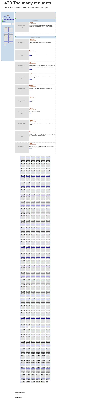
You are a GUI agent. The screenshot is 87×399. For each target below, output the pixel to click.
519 (26, 258)
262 (44, 206)
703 (36, 293)
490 (44, 251)
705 (41, 293)
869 (31, 327)
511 (36, 255)
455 (47, 244)
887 (47, 329)
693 (41, 291)
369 (41, 227)
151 (36, 184)
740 (39, 300)
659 (47, 284)
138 (34, 182)
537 (41, 260)
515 (47, 255)
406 (44, 234)
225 (41, 199)
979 (36, 348)
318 (34, 218)
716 (39, 296)
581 (31, 270)
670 (44, 286)
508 (29, 255)
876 (49, 327)
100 (29, 175)
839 (47, 319)
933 (41, 339)
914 (24, 336)
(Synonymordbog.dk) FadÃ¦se (21, 89)
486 (34, 251)
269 (31, 208)
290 (24, 213)
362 (24, 227)
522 (34, 258)
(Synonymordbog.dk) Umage (21, 26)
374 (24, 229)
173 (31, 189)
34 (44, 161)
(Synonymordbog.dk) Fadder (21, 124)
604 (29, 274)
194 (24, 194)
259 (36, 206)
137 (31, 182)
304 (29, 215)
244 (29, 203)
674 (24, 289)
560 (39, 265)
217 (21, 199)
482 (24, 251)
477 (41, 248)
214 (44, 196)
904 (29, 334)
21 (41, 158)
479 (47, 248)
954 (34, 343)
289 (21, 213)
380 (39, 229)
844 (29, 322)
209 (31, 196)
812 (39, 315)
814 (44, 315)
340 (29, 222)
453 (41, 244)
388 (29, 232)
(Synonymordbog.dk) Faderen (21, 112)
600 (49, 272)
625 (21, 279)
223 (36, 199)
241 (21, 203)
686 (24, 291)
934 (44, 339)
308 (39, 215)
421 (21, 239)
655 (36, 284)
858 (34, 324)
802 (44, 312)
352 (29, 225)
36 (49, 161)
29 (31, 161)
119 (46, 177)
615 (26, 277)
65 (31, 168)
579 (26, 270)
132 (49, 180)
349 (21, 225)
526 (44, 258)
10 (44, 156)
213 (41, 196)
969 (41, 346)
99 (26, 175)
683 (47, 289)
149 (31, 184)
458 (24, 246)
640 (29, 281)
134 (24, 182)
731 (47, 298)
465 (41, 246)
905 (31, 334)
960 (49, 343)
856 (29, 324)
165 (41, 187)
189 (41, 192)
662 (24, 286)
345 (41, 222)
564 (49, 265)
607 (36, 274)
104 (39, 175)
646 (44, 281)
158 (24, 187)
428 (39, 239)
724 (29, 298)
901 (21, 334)
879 (26, 329)
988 (29, 350)
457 (21, 246)
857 (31, 324)
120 (49, 177)
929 (31, 339)
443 (47, 241)
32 (39, 161)
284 (39, 210)
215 (47, 196)
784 (29, 310)
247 (36, 203)
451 (36, 244)
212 (39, 196)
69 (41, 168)
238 (44, 201)
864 (49, 324)
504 (49, 253)
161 (31, 187)
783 (26, 310)
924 (49, 336)
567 (26, 267)
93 (41, 173)
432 (49, 239)
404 (39, 234)
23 (46, 158)
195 (26, 194)
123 (26, 180)
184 (29, 192)
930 (34, 339)
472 (29, 248)
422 (24, 239)
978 (34, 348)
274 (44, 208)
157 (21, 187)
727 (36, 298)
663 (26, 286)
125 (31, 180)
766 (44, 305)
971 (47, 346)
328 (29, 220)
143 (47, 182)
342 (34, 222)
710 (24, 296)
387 (26, 232)
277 (21, 210)
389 (31, 232)
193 (21, 194)
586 (44, 270)
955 (36, 343)
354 (34, 225)
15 (26, 158)
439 (36, 241)
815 (47, 315)
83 (46, 170)
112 (29, 177)
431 (47, 239)
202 (44, 194)
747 (26, 303)
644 (39, 281)
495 (26, 253)
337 (21, 222)
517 (21, 258)
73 (21, 170)
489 (41, 251)
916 (29, 336)
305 (31, 215)
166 (44, 187)
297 (41, 213)
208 (29, 196)
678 (34, 289)
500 (39, 253)
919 (36, 336)
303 (26, 215)
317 (31, 218)
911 (46, 334)
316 (29, 218)
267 (26, 208)
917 (31, 336)
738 (34, 300)
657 (41, 284)
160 (29, 187)
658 (44, 284)
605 (31, 274)
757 (21, 305)
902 (24, 334)
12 (49, 156)
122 (24, 180)
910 (44, 334)
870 (34, 327)
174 (34, 189)
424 (29, 239)
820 (29, 317)
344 (39, 222)
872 (39, 327)
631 (36, 279)
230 (24, 201)
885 (41, 329)
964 (29, 346)
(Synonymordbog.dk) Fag (21, 66)
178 (44, 189)
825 (41, 317)
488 (39, 251)
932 (39, 339)
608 (39, 274)
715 (36, 296)
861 (41, 324)
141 (41, 182)
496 (29, 253)
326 (24, 220)
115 (36, 177)
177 (41, 189)
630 (34, 279)
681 (41, 289)
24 (49, 158)
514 (44, 255)
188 (39, 192)
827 (47, 317)
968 (39, 346)
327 (26, 220)
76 (29, 170)
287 (47, 210)
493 (21, 253)
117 (41, 177)
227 (47, 199)
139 (36, 182)
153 (41, 184)
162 (34, 187)
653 (31, 284)
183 (26, 192)
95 (46, 173)
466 (44, 246)
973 (21, 348)
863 (47, 324)
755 (47, 303)
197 (31, 194)
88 (29, 173)
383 (47, 229)
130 (44, 180)
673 (21, 289)
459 (26, 246)
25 (21, 161)
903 (26, 334)
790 (44, 310)
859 (36, 324)
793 (21, 312)
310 (44, 215)
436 (29, 241)
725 (31, 298)
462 (34, 246)
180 (49, 189)
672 (49, 286)
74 (24, 170)
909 (41, 334)
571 (36, 267)
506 (24, 255)
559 (36, 265)
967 (36, 346)
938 (24, 341)
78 (34, 170)
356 (39, 225)
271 (36, 208)
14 (24, 158)
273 (41, 208)
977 (31, 348)
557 (31, 265)
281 (31, 210)
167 (47, 187)
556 (29, 265)
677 (31, 289)
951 (26, 343)
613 (21, 277)
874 (44, 327)
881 (31, 329)
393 (41, 232)
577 (21, 270)
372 (49, 227)
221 (31, 199)
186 (34, 192)
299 (47, 213)
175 (36, 189)
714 (34, 296)
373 (21, 229)
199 (36, 194)
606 (34, 274)
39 (26, 163)
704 (39, 293)
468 (49, 246)
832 (29, 319)
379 (36, 229)
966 (34, 346)
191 (47, 192)
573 (41, 267)
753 (41, 303)
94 (44, 173)
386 (24, 232)
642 (34, 281)
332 (39, 220)
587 (47, 270)
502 (44, 253)
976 (29, 348)
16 (29, 158)
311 (46, 215)
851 (47, 322)
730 (44, 298)
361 (21, 227)
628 (29, 279)
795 (26, 312)
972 (49, 346)
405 (41, 234)
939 (26, 341)
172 (29, 189)
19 (36, 158)
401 (31, 234)
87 (26, 173)
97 (21, 175)
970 (44, 346)
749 (31, 303)
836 (39, 319)
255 (26, 206)
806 (24, 315)
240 (49, 201)
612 (49, 274)
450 (34, 244)
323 (47, 218)
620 (39, 277)
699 (26, 293)
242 (24, 203)
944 (39, 341)
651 (26, 284)
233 (31, 201)
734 (24, 300)
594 (34, 272)
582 (34, 270)
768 (49, 305)
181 (21, 192)
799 (36, 312)
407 (47, 234)
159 (26, 187)
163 (36, 187)
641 (31, 281)
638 (24, 281)
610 (44, 274)
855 (26, 324)
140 (39, 182)
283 (36, 210)
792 (49, 310)
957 (41, 343)
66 (34, 168)
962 (24, 346)
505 (21, 255)
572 (39, 267)
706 (44, 293)
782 (24, 310)
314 (24, 218)
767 (47, 305)
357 (41, 225)
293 (31, 213)
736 (29, 300)
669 (41, 286)
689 (31, 291)
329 (31, 220)
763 (36, 305)
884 (39, 329)
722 (24, 298)
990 (34, 350)
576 (49, 267)
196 (29, 194)
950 (24, 343)
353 (31, 225)
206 (24, 196)
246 (34, 203)
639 (26, 281)
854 (24, 324)
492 (49, 251)
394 (44, 232)
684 (49, 289)
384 (49, 229)
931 (36, 339)
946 (44, 341)
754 (44, 303)
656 (39, 284)
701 (31, 293)
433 (21, 241)
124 (29, 180)
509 (31, 255)
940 (29, 341)
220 (29, 199)
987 (26, 350)
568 (29, 267)
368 (39, 227)
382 (44, 229)
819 (26, 317)
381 (41, 229)
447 (26, 244)
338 (24, 222)
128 (39, 180)
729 (41, 298)
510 (34, 255)
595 (36, 272)
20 (39, 158)
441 (41, 241)
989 (31, 350)
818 (24, 317)
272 (39, 208)
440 (39, 241)
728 (39, 298)
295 (36, 213)
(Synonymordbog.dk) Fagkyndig (21, 43)
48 (49, 163)
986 (24, 350)
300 (49, 213)
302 (24, 215)
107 (47, 175)
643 (36, 281)
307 (36, 215)
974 (24, 348)
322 (44, 218)
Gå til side (30, 43)
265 (21, 208)
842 (24, 322)
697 (21, 293)
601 (21, 274)
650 (24, 284)
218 (24, 199)
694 (44, 291)
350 (24, 225)
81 (41, 170)
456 (49, 244)
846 (34, 322)
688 (29, 291)
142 (44, 182)
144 (49, 182)
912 (49, 334)
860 (39, 324)
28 (29, 161)
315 (26, 218)
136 (29, 182)
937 (21, 341)
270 (34, 208)
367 (36, 227)
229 (21, 201)
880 (29, 329)
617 (31, 277)
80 (39, 170)
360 (49, 225)
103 (36, 175)
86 (24, 173)
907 (36, 334)
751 (36, 303)
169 (21, 189)
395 (47, 232)
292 (29, 213)
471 (26, 248)
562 (44, 265)
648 (49, 281)
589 (21, 272)
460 (29, 246)
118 (44, 177)
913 (21, 336)
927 (26, 339)
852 (49, 322)
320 (39, 218)
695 (47, 291)
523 (36, 258)
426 (34, 239)
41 (31, 163)
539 (47, 260)
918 (34, 336)
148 (29, 184)
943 (36, 341)
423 (26, 239)
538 (44, 260)
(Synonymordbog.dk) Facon (21, 147)
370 (44, 227)
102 (34, 175)
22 (44, 158)
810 (34, 315)
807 (26, 315)
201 (41, 194)
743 (47, 300)
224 (39, 199)
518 (24, 258)
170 (24, 189)
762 (34, 305)
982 (44, 348)
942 (34, 341)
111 (26, 177)
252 (49, 203)
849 (41, 322)
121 (21, 180)
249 (41, 203)
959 (47, 343)
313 (21, 218)
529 (21, 260)
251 (47, 203)
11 (46, 156)
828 (49, 317)
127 (36, 180)
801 (41, 312)
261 (41, 206)
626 (24, 279)
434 (24, 241)
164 (39, 187)
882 (34, 329)
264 (49, 206)
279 (26, 210)
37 (21, 163)
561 (41, 265)
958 (44, 343)
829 (21, 319)
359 (47, 225)
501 (41, 253)
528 (49, 258)
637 (21, 281)
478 (44, 248)
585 (41, 270)
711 (26, 296)
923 (47, 336)
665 (31, 286)
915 (26, 336)
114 (34, 177)
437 (31, 241)
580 (29, 270)
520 (29, 258)
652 (29, 284)
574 (44, 267)
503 (47, 253)
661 (21, 286)
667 (36, 286)
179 (47, 189)
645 (41, 281)
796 (29, 312)
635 (47, 279)
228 (49, 199)
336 (49, 220)
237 (41, 201)
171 (26, 189)
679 (36, 289)
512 (39, 255)
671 (47, 286)
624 (49, 277)
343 (36, 222)
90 (34, 173)
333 (41, 220)
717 (41, 296)
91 (36, 173)
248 (39, 203)
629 (31, 279)
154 (44, 184)
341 (31, 222)
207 (26, 196)
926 (24, 339)
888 (49, 329)
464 (39, 246)
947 (47, 341)
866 (24, 327)
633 (41, 279)
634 (44, 279)
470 (24, 248)
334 (44, 220)
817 (21, 317)
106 (44, 175)
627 (26, 279)
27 (26, 161)
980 (39, 348)
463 (36, 246)
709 (21, 296)
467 (47, 246)
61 (21, 168)
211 (36, 196)
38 (24, 163)
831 (26, 319)
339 (26, 222)
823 (36, 317)
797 (31, 312)
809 (31, 315)
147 (26, 184)
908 (39, 334)
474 (34, 248)
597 (41, 272)
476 (39, 248)
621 (41, 277)
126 (34, 180)
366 (34, 227)
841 (21, 322)
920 (39, 336)
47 (46, 163)
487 (36, 251)
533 (31, 260)
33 (41, 161)
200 (39, 194)
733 (21, 300)
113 (31, 177)
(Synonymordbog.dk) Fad (21, 135)
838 (44, 319)
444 (49, 241)
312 (49, 215)
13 (21, 158)
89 (31, 173)
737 (31, 300)
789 (41, 310)
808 (29, 315)
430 (44, 239)
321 (41, 218)
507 (26, 255)
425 (31, 239)
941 (31, 341)
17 (31, 158)
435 (26, 241)
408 (49, 234)
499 (36, 253)
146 (24, 184)
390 (34, 232)
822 (34, 317)
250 (44, 203)
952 (29, 343)
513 (41, 255)
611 (46, 274)
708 (49, 293)
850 (44, 322)
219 (26, 199)
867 (26, 327)
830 (24, 319)
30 (34, 161)
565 (21, 267)
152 (39, 184)
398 (24, 234)
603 (26, 274)
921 (41, 336)
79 (36, 170)
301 (21, 215)
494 (24, 253)
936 (49, 339)
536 (39, 260)
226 (44, 199)
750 (34, 303)
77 (31, 170)
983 (47, 348)
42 (34, 163)
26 (24, 161)
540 (49, 260)
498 (34, 253)
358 (44, 225)
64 (29, 168)
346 (44, 222)
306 (34, 215)
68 (39, 168)
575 (47, 267)
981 (41, 348)
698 (24, 293)
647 (47, 281)
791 (47, 310)
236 (39, 201)
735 (26, 300)
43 (36, 163)
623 (47, 277)
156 (49, 184)
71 (46, 168)
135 (26, 182)
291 (26, 213)
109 (21, 177)
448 (29, 244)
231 (26, 201)
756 (49, 303)
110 (24, 177)
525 (41, 258)
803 (47, 312)
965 (31, 346)
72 (49, 168)
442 (44, 241)
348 (49, 222)
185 (31, 192)
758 (24, 305)
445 (21, 244)
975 (26, 348)
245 (31, 203)
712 (29, 296)
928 (29, 339)
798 (34, 312)
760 (29, 305)
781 (21, 310)
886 (44, 329)
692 (39, 291)
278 (24, 210)
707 (47, 293)
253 (21, 206)
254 (24, 206)
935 (47, 339)
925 (21, 339)
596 (39, 272)
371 (47, 227)
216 (49, 196)
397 (21, 234)
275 (47, 208)
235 (36, 201)
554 (24, 265)
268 (29, 208)
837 (41, 319)
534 (34, 260)
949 (21, 343)
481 (21, 251)
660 (49, 284)
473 (31, 248)
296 (39, 213)
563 (47, 265)
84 (49, 170)
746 (24, 303)
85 (21, 173)
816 (49, 315)
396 (49, 232)
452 (39, 244)
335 (47, 220)
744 (49, 300)
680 (39, 289)
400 (29, 234)
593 (31, 272)
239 (47, 201)
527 (47, 258)
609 (41, 274)
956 (39, 343)
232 (29, 201)
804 (49, 312)
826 (44, 317)
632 (39, 279)
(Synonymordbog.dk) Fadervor (21, 101)
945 (41, 341)
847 (36, 322)
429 (41, 239)
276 (49, 208)
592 (29, 272)
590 (24, 272)
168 (49, 187)
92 (39, 173)
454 (44, 244)
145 (21, 184)
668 (39, 286)
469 (21, 248)
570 (34, 267)
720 (49, 296)
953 (31, 343)
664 (29, 286)
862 (44, 324)
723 (26, 298)
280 (29, 210)
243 (26, 203)
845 (31, 322)
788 (39, 310)
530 (24, 260)
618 (34, 277)
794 (24, 312)
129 (41, 180)
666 (34, 286)
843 (26, 322)
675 (26, 289)
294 (34, 213)
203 (47, 194)
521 (31, 258)
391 (36, 232)
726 (34, 298)
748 (29, 303)
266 (24, 208)
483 (26, 251)
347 (47, 222)
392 (39, 232)
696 (49, 291)
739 (36, 300)
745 (21, 303)
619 (36, 277)
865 (21, 327)
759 (26, 305)
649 (21, 284)
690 (34, 291)
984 (49, 348)
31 (36, 161)
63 (26, 168)
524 (39, 258)
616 (29, 277)
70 (44, 168)
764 (39, 305)
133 (21, 182)
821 (31, 317)
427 (36, 239)
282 (34, 210)
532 (29, 260)
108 (49, 175)
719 (47, 296)
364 (29, 227)
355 (36, 225)
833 (31, 319)
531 (26, 260)
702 (34, 293)
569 (31, 267)
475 (36, 248)
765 (41, 305)
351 (26, 225)
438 (34, 241)
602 (24, 274)
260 (39, 206)
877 (21, 329)
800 (39, 312)
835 (36, 319)
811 (36, 315)
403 (36, 234)
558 (34, 265)
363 (26, 227)
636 (49, 279)
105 (41, 175)
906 (34, 334)
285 (41, 210)
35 (46, 161)
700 (29, 293)
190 (44, 192)
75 (26, 170)
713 (31, 296)
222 (34, 199)
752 (39, 303)
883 (36, 329)
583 (36, 270)
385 (21, 232)
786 (34, 310)
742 (44, 300)
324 (49, 218)
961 (21, 346)
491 (47, 251)
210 (34, 196)
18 (34, 158)
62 (24, 168)
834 (34, 319)
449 (31, 244)
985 (21, 350)
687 (26, 291)
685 (21, 291)
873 (41, 327)
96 (49, 173)
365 (31, 227)
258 (34, 206)
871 (36, 327)
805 (21, 315)
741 (41, 300)
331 (36, 220)
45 (41, 163)
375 (26, 229)
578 (24, 270)
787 (36, 310)
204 (49, 194)
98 (24, 175)
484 (29, 251)
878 (24, 329)
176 (39, 189)
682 (44, 289)
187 (36, 192)
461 (31, 246)
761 (31, 305)
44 (39, 163)
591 (26, 272)
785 (31, 310)
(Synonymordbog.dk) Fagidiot (21, 54)
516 (49, 255)
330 (34, 220)
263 (47, 206)
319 (36, 218)
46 (44, 163)
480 (49, 248)
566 (24, 267)
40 (29, 163)
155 (47, 184)
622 (44, 277)
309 (41, 215)
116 (39, 177)
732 (49, 298)
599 (47, 272)
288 (49, 210)
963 (26, 346)
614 (24, 277)
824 (39, 317)
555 (26, 265)
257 (31, 206)
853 (21, 324)
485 (31, 251)
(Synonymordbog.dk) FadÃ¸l (21, 78)
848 (39, 322)
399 (26, 234)
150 (34, 184)
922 (44, 336)
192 (49, 192)
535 (36, 260)
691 (36, 291)
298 (44, 213)
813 (41, 315)
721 (21, 298)
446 (24, 244)
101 (31, 175)
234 (34, 201)
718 (44, 296)
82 (44, 170)
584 (39, 270)
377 (31, 229)
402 (34, 234)
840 (49, 319)
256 (29, 206)
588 (49, 270)
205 (21, 196)
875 (47, 327)
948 (49, 341)
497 (31, 253)
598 (44, 272)
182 (24, 192)
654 (34, 284)
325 (21, 220)
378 (34, 229)
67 (36, 168)
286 (44, 210)
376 (29, 229)
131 (47, 180)
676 (29, 289)
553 (21, 265)
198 (34, 194)
